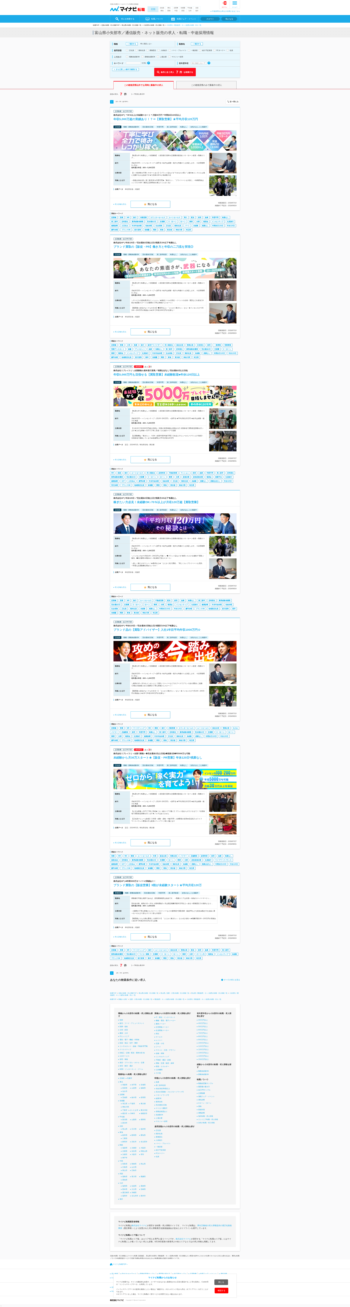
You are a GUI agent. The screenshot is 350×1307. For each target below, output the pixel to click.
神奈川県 (179, 230)
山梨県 (134, 1120)
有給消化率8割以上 (163, 1089)
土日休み (125, 226)
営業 (121, 217)
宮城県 (143, 1085)
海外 (196, 10)
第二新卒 (114, 222)
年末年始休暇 (137, 226)
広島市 (134, 1170)
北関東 (176, 8)
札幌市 (129, 1078)
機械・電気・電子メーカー (166, 1021)
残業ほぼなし (215, 481)
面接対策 (201, 1110)
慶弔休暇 (114, 230)
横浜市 (124, 1113)
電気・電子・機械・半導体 (129, 1040)
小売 (128, 345)
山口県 (134, 1167)
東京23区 (144, 1110)
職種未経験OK (203, 1071)
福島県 (143, 1088)
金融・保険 (160, 1053)
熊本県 (124, 1189)
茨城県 (124, 1097)
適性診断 (201, 1100)
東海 (162, 10)
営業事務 (227, 345)
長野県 (143, 1120)
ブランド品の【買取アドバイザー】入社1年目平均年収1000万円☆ (157, 629)
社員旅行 (230, 222)
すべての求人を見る (232, 980)
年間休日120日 (217, 226)
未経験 (195, 226)
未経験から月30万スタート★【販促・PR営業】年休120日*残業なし (157, 757)
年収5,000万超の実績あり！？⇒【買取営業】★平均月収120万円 (155, 119)
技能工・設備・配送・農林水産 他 (132, 1053)
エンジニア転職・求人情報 (208, 1119)
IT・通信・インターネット (165, 1017)
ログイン (224, 7)
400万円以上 (203, 1023)
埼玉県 (188, 230)
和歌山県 (144, 1151)
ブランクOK (126, 230)
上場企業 (159, 1118)
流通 (135, 345)
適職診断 (201, 1113)
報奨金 (205, 222)
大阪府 (143, 1148)
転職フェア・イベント (208, 1274)
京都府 (134, 1148)
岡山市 (124, 1170)
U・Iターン (172, 222)
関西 (168, 10)
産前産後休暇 (198, 477)
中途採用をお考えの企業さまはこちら (226, 11)
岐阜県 (124, 1135)
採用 (199, 217)
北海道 (162, 8)
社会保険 (159, 226)
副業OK (158, 1098)
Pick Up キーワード (129, 1274)
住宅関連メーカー (162, 1027)
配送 (192, 217)
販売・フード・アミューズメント (132, 1023)
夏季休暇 (142, 481)
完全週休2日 (151, 222)
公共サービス (124, 1056)
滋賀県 (124, 1148)
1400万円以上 (203, 1056)
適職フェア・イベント (206, 1096)
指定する (132, 44)
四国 (182, 10)
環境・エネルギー (162, 1066)
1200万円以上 (203, 1049)
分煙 (198, 222)
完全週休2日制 (161, 1105)
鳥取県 (124, 1164)
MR (128, 217)
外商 (154, 856)
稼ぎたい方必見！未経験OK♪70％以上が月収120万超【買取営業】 (156, 502)
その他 (158, 1073)
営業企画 (190, 345)
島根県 (134, 1164)
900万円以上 (203, 1040)
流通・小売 (160, 1043)
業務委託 (159, 1137)
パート (187, 226)
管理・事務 (124, 1059)
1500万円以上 (203, 1059)
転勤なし (225, 217)
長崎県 (143, 1186)
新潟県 (124, 1120)
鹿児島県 (125, 1192)
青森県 (124, 1085)
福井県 (143, 1129)
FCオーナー (160, 1153)
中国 (175, 10)
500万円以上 (203, 1027)
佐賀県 (134, 1186)
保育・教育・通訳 (126, 1066)
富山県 (124, 1129)
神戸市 (124, 1158)
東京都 (169, 230)
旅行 (134, 217)
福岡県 (124, 1186)
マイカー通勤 (144, 954)
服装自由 (114, 860)
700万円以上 (203, 1033)
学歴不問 (215, 217)
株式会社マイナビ (139, 1225)
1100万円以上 (203, 1046)
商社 (157, 1034)
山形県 (134, 1088)
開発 (156, 728)
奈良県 (134, 1151)
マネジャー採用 (161, 1121)
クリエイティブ (125, 1049)
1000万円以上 (203, 1043)
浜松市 (134, 1142)
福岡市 (124, 1196)
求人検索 (114, 1274)
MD (149, 728)
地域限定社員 (126, 357)
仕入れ (235, 728)
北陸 (153, 9)
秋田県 (124, 1088)
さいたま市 (134, 1110)
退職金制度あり (161, 1111)
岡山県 (143, 1164)
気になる (229, 19)
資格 (200, 1106)
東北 (168, 8)
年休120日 (231, 226)
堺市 (142, 1154)
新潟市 (124, 1123)
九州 (189, 10)
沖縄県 (134, 1192)
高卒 (147, 357)
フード (158, 1047)
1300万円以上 (203, 1053)
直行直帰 (137, 230)
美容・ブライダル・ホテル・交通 (132, 1063)
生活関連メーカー (162, 1030)
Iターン (183, 222)
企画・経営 (124, 1030)
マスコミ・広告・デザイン (166, 1050)
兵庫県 (124, 1151)
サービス (159, 1037)
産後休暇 (186, 477)
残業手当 (218, 477)
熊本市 (143, 1196)
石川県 (134, 1129)
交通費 (162, 222)
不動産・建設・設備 (163, 1060)
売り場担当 (169, 345)
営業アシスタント (117, 349)
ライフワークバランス (223, 860)
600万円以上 (203, 1030)
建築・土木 (124, 1033)
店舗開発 (125, 732)
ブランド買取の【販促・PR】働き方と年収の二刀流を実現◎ (153, 246)
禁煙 (191, 222)
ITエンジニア (124, 1036)
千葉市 (124, 1110)
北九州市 (135, 1196)
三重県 (124, 1138)
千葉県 (132, 1104)
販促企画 (180, 345)
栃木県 (134, 1097)
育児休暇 (114, 485)
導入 (185, 217)
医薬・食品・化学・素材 (129, 1043)
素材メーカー (161, 1024)
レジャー (159, 1040)
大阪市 (134, 1154)
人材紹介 (159, 1140)
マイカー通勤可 (161, 1108)
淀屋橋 (113, 217)
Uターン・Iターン (204, 1103)
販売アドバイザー (154, 345)
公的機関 (159, 1070)
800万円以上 (203, 1036)
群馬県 (143, 1097)
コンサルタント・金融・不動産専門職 (134, 1046)
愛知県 (143, 1135)
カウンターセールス (157, 217)
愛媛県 (143, 1177)
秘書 (129, 349)
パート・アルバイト (163, 1143)
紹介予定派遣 (161, 1150)
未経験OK (159, 1115)
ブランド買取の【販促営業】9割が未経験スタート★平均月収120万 (157, 885)
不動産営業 (173, 473)
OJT (123, 481)
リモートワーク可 (162, 1095)
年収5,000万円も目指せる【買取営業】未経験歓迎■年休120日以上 (156, 374)
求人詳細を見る (120, 204)
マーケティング (139, 728)
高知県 (124, 1180)
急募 (206, 217)
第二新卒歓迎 (161, 1085)
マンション (185, 473)
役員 (157, 1157)
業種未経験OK (203, 1074)
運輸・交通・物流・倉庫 (165, 1063)
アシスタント (140, 349)
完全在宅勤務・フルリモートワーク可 (170, 1092)
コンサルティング (162, 1057)
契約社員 (177, 226)
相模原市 (144, 1113)
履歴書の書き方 (204, 1087)
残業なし (205, 226)
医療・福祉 (124, 1027)
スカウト (210, 19)
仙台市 (124, 1091)
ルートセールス (174, 217)
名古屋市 (144, 1142)
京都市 (124, 1154)
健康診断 (114, 226)
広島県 (124, 1167)
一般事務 (217, 345)
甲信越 (190, 8)
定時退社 (125, 222)
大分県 (134, 1189)
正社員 (168, 226)
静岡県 (134, 1135)
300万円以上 (203, 1020)
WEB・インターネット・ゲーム (131, 1069)
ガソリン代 (200, 954)
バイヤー (114, 732)
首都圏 (183, 8)
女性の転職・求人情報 (206, 1123)
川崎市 (132, 1113)
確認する (221, 1290)
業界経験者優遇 (137, 222)
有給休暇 (148, 226)
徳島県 (124, 1177)
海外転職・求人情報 (205, 1116)
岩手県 (134, 1085)
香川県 (134, 1177)
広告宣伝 (200, 345)
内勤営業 (143, 217)
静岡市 (124, 1142)
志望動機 (201, 1093)
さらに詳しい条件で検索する (126, 69)
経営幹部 (162, 473)
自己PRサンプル (204, 1090)
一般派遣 (159, 1147)
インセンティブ (217, 222)
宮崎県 (143, 1189)
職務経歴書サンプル (205, 1083)
